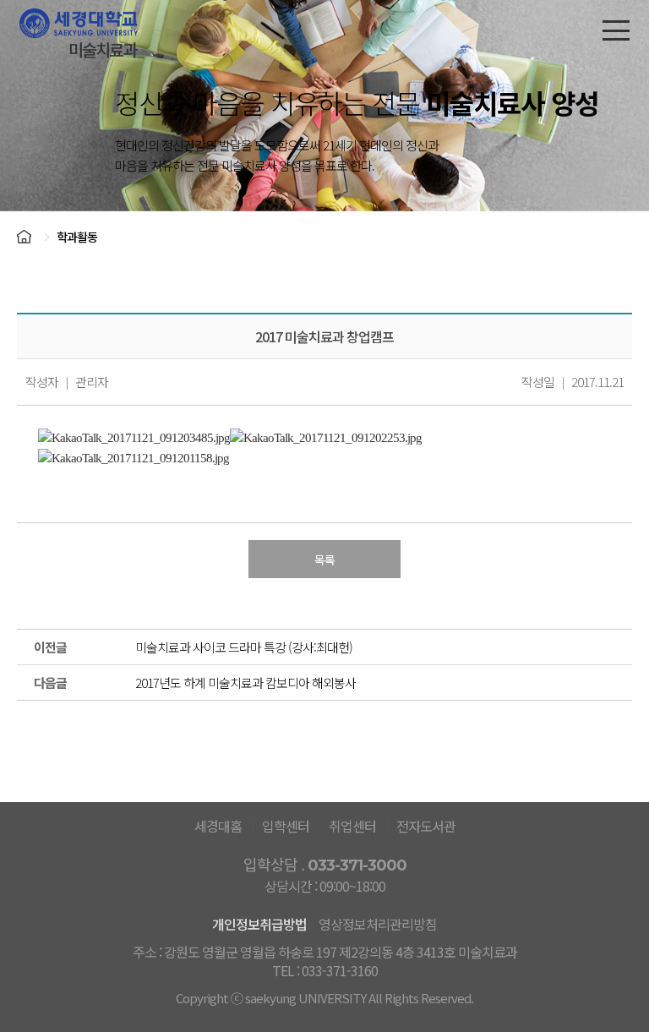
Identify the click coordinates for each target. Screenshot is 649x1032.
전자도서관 (425, 826)
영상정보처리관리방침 (378, 924)
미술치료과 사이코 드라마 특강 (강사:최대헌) (243, 647)
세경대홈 (218, 826)
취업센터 (352, 826)
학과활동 (77, 236)
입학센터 (285, 826)
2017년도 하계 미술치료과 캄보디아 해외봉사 (245, 682)
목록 (324, 559)
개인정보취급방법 (259, 924)
